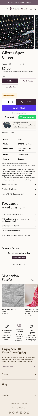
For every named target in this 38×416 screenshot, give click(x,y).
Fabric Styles (22, 403)
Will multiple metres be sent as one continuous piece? (15, 220)
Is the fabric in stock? (10, 226)
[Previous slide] (2, 2)
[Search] (7, 8)
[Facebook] (9, 412)
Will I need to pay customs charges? (16, 236)
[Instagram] (13, 412)
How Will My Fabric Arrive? (13, 194)
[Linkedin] (21, 412)
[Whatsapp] (28, 412)
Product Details (8, 133)
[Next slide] (35, 2)
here (25, 127)
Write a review (19, 258)
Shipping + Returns (9, 184)
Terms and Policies (19, 408)
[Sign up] (34, 366)
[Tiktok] (17, 412)
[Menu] (2, 8)
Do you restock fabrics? (11, 231)
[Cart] (35, 8)
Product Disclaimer (9, 189)
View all (33, 280)
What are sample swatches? (12, 214)
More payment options (19, 113)
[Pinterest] (24, 412)
